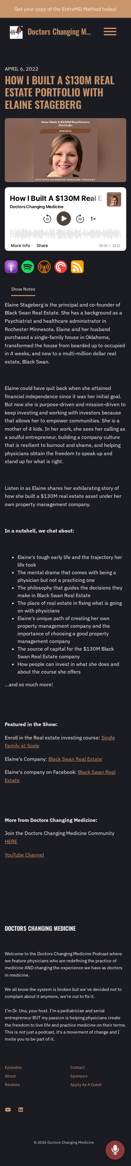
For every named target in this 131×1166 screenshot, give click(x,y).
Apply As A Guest (86, 1084)
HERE (11, 841)
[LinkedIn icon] (20, 1109)
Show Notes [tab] (23, 289)
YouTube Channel (24, 855)
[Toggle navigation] (110, 32)
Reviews (12, 1084)
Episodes (13, 1067)
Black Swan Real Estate (75, 759)
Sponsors (78, 1076)
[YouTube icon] (8, 1109)
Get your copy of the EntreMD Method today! (65, 9)
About (10, 1076)
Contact (77, 1067)
